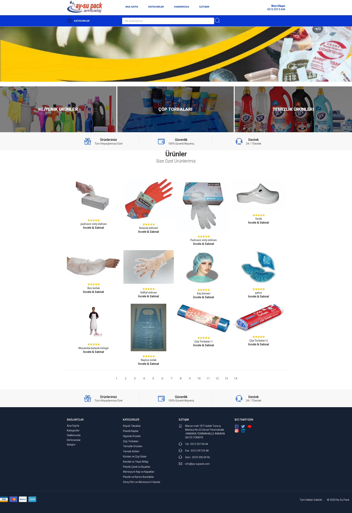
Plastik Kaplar (131, 431)
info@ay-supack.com (197, 463)
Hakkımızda (181, 6)
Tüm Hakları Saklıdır (311, 499)
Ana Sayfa (131, 6)
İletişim (204, 6)
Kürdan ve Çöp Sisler (135, 456)
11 (208, 378)
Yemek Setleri (131, 451)
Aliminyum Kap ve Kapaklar (138, 471)
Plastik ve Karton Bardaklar (138, 476)
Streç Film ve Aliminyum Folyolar (141, 482)
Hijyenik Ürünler (132, 436)
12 (217, 378)
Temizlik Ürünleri (132, 446)
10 (199, 378)
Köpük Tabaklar (132, 425)
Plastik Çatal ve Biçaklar (136, 466)
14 (235, 378)
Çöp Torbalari (130, 441)
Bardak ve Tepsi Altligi (135, 461)
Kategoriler (156, 6)
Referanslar (74, 440)
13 (226, 378)
